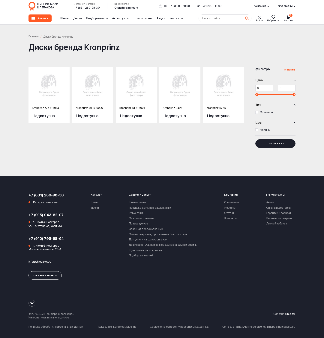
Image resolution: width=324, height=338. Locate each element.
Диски (77, 18)
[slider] (256, 94)
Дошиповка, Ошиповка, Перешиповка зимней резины (163, 244)
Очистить (290, 69)
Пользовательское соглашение (116, 326)
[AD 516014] (49, 89)
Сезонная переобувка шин (146, 229)
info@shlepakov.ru (39, 261)
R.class (291, 313)
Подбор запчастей (141, 255)
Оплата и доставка (278, 207)
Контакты (176, 18)
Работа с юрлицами (279, 218)
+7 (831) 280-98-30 (87, 7)
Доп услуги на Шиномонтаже (148, 239)
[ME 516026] (93, 89)
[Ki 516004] (136, 89)
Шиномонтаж (142, 20)
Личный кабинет (276, 223)
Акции (161, 18)
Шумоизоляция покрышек (145, 250)
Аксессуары (120, 18)
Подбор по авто (97, 18)
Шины (64, 18)
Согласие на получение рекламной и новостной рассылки (259, 326)
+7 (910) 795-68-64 (46, 238)
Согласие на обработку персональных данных (179, 326)
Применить (275, 143)
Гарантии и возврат (278, 213)
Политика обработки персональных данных (55, 326)
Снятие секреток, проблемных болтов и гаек (158, 234)
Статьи (229, 213)
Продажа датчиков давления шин (150, 207)
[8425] (180, 89)
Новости (230, 207)
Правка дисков (138, 223)
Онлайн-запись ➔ (126, 7)
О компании (231, 202)
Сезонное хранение (141, 218)
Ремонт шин (136, 213)
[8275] (223, 89)
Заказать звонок (45, 275)
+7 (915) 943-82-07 (46, 215)
